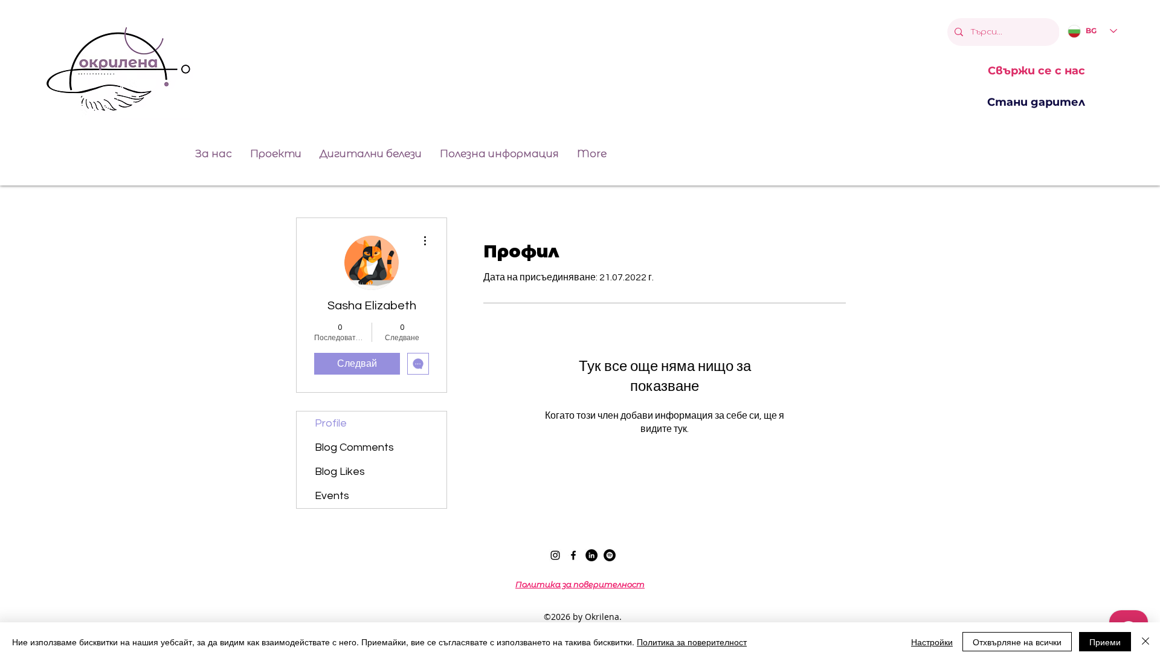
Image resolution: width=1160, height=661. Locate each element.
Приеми (1105, 642)
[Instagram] (555, 555)
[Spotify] (610, 555)
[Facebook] (573, 555)
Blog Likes (340, 471)
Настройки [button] (932, 642)
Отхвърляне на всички (1017, 642)
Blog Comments (354, 447)
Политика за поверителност (692, 642)
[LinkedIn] (591, 555)
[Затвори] (1145, 641)
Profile (331, 423)
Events (332, 495)
